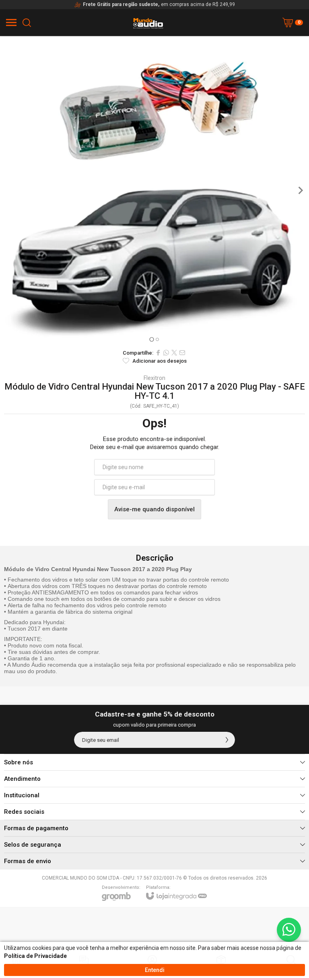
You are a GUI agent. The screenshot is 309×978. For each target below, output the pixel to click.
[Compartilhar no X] (174, 352)
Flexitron (154, 378)
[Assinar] (227, 740)
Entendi (155, 970)
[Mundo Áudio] (148, 35)
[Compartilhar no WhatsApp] (166, 352)
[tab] (151, 339)
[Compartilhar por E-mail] (182, 352)
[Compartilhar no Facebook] (158, 352)
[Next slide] (300, 190)
